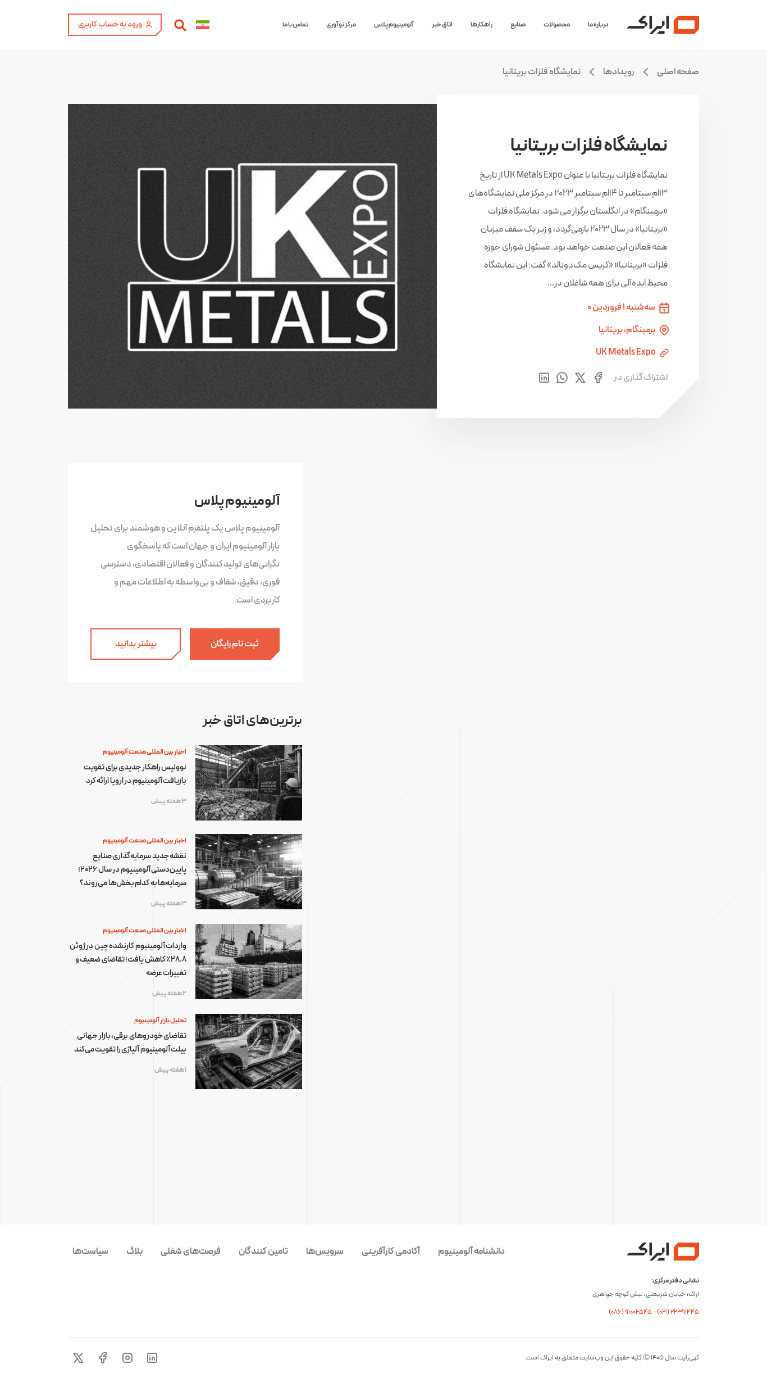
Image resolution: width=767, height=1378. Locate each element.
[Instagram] (127, 1358)
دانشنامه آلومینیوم (471, 1251)
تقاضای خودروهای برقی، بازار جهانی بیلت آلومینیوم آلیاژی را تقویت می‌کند (130, 1042)
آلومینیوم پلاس (394, 25)
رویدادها (618, 72)
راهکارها (481, 25)
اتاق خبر (442, 25)
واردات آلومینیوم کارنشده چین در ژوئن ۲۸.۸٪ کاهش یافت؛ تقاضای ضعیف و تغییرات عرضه (128, 959)
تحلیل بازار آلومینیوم (160, 1021)
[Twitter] (78, 1358)
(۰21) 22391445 (678, 1312)
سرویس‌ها (325, 1251)
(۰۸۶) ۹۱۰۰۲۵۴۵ (631, 1312)
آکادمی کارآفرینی (391, 1251)
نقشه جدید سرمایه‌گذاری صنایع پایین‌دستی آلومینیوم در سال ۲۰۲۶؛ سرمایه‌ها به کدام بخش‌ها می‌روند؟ (132, 869)
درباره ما (598, 25)
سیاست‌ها (90, 1251)
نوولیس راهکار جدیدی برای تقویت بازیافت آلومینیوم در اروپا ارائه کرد (135, 774)
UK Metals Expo (626, 352)
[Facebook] (103, 1358)
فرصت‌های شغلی (191, 1251)
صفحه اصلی (678, 72)
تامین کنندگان (263, 1251)
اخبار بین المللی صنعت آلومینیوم (144, 752)
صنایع (518, 25)
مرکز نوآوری (341, 25)
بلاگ (134, 1251)
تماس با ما (295, 25)
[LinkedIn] (152, 1358)
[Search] (180, 24)
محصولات (557, 25)
